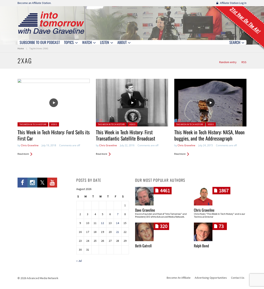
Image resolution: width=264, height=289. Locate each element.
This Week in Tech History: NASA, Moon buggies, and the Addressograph (209, 135)
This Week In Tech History (32, 124)
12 (102, 223)
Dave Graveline (145, 210)
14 (117, 223)
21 (117, 232)
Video (54, 124)
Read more (23, 153)
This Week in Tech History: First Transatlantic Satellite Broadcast (125, 135)
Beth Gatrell (143, 245)
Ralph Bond (201, 245)
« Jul (79, 261)
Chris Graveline (30, 145)
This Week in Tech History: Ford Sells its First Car (54, 135)
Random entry (228, 62)
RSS (244, 62)
